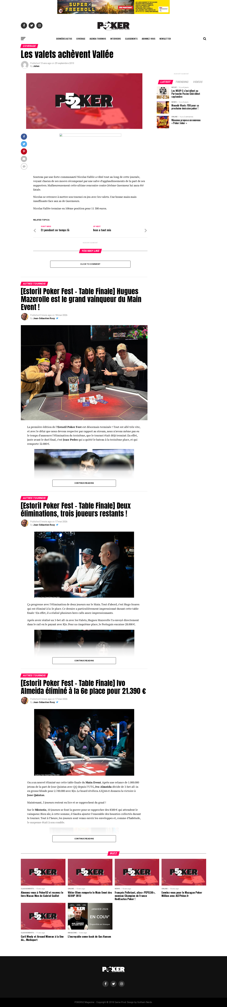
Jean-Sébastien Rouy (44, 318)
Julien (36, 66)
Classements (131, 38)
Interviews (115, 38)
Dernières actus (64, 38)
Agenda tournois (98, 38)
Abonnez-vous (148, 38)
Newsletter (165, 38)
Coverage (80, 38)
